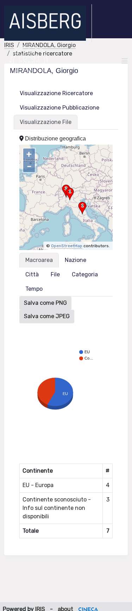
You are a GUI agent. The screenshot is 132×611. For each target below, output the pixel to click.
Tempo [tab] (34, 288)
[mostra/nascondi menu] (124, 61)
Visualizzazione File (45, 122)
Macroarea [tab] (39, 260)
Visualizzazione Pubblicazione (59, 107)
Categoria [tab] (85, 274)
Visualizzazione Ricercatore (56, 93)
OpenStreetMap (66, 245)
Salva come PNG (45, 303)
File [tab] (55, 274)
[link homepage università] (29, 61)
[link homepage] (48, 23)
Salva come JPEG (47, 316)
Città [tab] (32, 274)
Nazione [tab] (75, 260)
